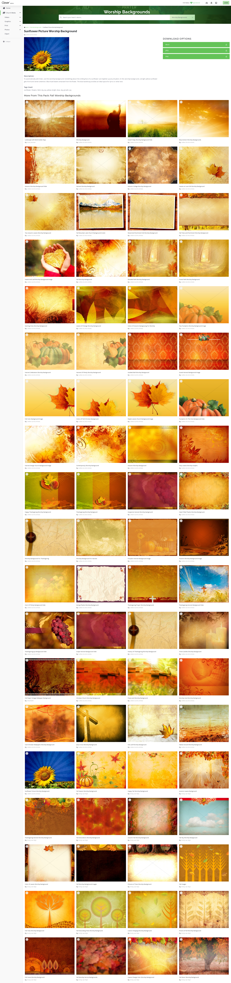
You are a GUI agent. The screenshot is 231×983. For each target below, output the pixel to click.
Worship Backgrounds (35, 27)
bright (54, 90)
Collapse (8, 41)
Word (167, 45)
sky (42, 90)
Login (226, 3)
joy (45, 90)
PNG (167, 57)
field (39, 90)
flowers (34, 90)
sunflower (27, 90)
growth (66, 90)
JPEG (167, 51)
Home (27, 27)
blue (58, 90)
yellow (49, 90)
